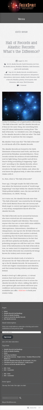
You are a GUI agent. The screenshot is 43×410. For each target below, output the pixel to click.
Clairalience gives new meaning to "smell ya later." (19, 362)
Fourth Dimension (27, 64)
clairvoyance (16, 77)
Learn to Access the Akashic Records (14, 317)
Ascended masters (32, 72)
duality (23, 77)
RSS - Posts (7, 368)
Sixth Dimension (34, 66)
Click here (22, 290)
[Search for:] (10, 398)
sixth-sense (19, 82)
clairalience (7, 74)
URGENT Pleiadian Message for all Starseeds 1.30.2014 (20, 360)
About (6, 311)
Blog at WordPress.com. (9, 402)
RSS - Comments (9, 370)
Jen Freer (36, 64)
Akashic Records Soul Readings (13, 313)
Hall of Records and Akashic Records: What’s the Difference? (21, 47)
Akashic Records (16, 64)
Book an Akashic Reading (11, 315)
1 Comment (22, 85)
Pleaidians (19, 66)
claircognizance (25, 74)
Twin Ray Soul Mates (10, 355)
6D (10, 64)
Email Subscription (9, 323)
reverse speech (29, 79)
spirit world (17, 69)
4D (8, 64)
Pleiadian (16, 79)
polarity (21, 79)
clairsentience (8, 77)
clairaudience (16, 74)
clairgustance (35, 74)
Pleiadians (26, 66)
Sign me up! (7, 337)
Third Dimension (28, 82)
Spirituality (25, 69)
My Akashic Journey (9, 66)
